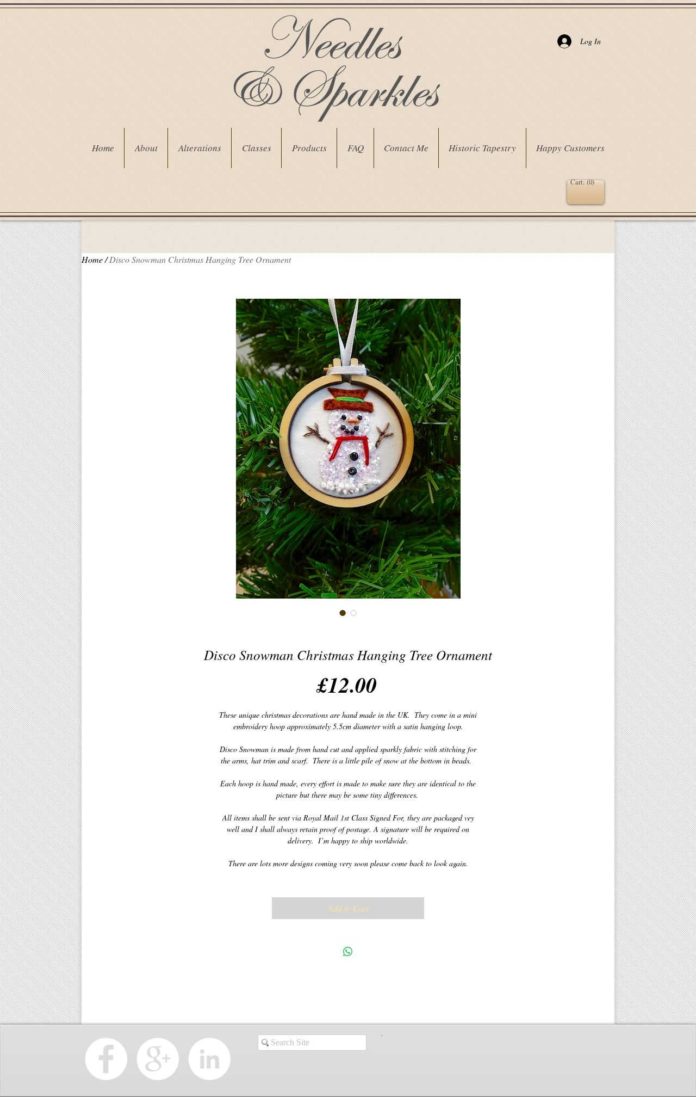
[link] (584, 182)
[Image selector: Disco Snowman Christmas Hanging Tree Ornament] (342, 612)
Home (92, 259)
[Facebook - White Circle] (106, 1059)
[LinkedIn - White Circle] (209, 1059)
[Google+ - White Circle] (157, 1059)
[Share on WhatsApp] (348, 951)
